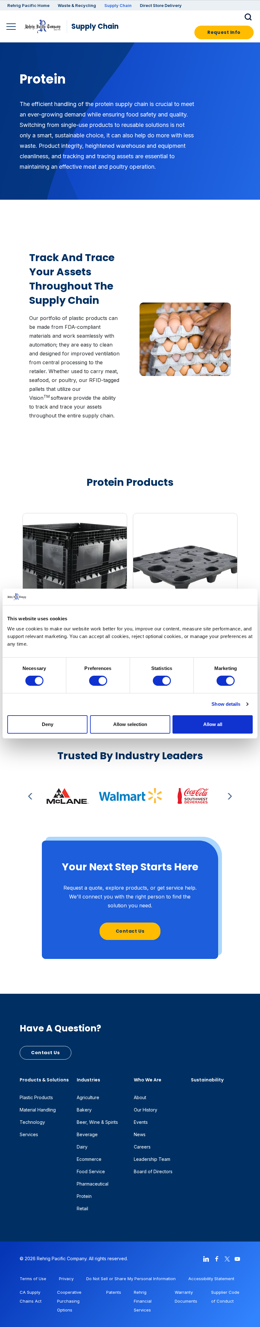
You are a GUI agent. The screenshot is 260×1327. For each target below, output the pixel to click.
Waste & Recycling (77, 5)
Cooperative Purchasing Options (69, 1301)
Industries (88, 1080)
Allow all (212, 724)
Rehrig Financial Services (143, 1301)
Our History (145, 1109)
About (140, 1097)
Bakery (84, 1109)
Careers (142, 1146)
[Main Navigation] (11, 27)
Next (228, 796)
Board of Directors (153, 1171)
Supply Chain (118, 5)
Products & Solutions (44, 1080)
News (140, 1134)
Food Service (91, 1171)
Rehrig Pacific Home (28, 5)
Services (29, 1134)
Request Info (224, 32)
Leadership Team (152, 1159)
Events (141, 1122)
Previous (31, 796)
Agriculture (88, 1097)
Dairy (82, 1146)
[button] (249, 16)
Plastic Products (36, 1097)
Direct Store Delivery (161, 5)
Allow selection (130, 724)
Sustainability (207, 1080)
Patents (113, 1292)
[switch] (98, 681)
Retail (82, 1208)
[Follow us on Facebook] (216, 1258)
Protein (84, 1196)
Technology (32, 1122)
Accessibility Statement (211, 1278)
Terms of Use (33, 1278)
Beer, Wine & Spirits (97, 1122)
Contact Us (130, 931)
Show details (225, 704)
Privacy (66, 1278)
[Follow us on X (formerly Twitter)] (227, 1258)
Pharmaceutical (92, 1183)
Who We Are (147, 1080)
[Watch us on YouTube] (237, 1258)
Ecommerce (89, 1159)
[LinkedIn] (206, 1258)
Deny (47, 724)
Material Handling (38, 1109)
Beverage (87, 1134)
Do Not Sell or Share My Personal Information (131, 1278)
